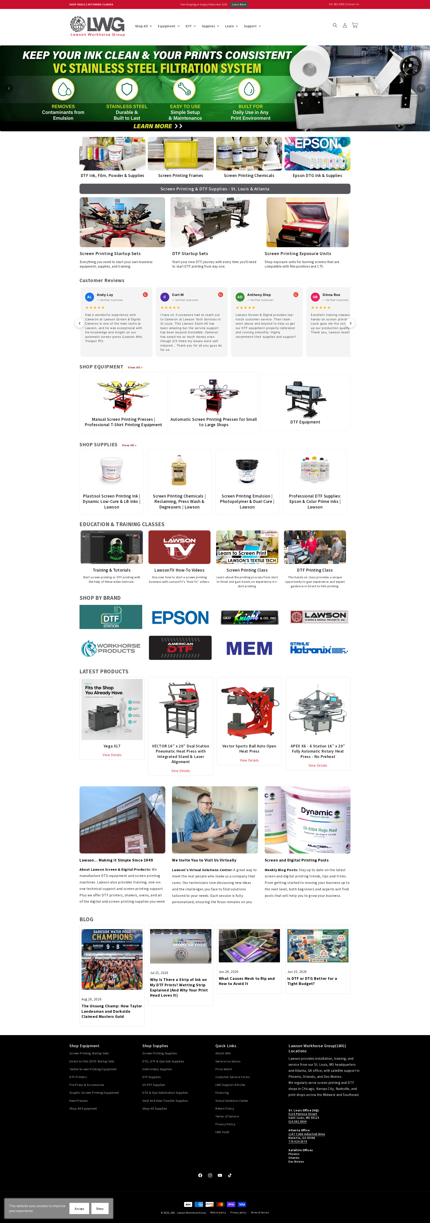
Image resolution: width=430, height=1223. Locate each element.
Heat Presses (78, 1101)
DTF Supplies (151, 1077)
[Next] (421, 88)
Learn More (239, 4)
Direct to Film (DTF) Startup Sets (91, 1061)
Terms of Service (227, 1116)
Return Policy (224, 1108)
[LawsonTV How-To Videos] (179, 547)
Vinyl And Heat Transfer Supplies (165, 1101)
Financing (222, 1093)
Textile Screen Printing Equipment (93, 1069)
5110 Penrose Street (302, 1114)
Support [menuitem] (250, 26)
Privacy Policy (225, 1124)
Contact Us (352, 4)
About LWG (223, 1053)
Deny (100, 1208)
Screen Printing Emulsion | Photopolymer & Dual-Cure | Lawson (247, 501)
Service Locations (227, 1061)
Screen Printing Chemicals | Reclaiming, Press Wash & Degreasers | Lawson (179, 501)
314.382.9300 (336, 4)
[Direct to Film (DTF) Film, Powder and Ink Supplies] (113, 153)
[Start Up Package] (122, 222)
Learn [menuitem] (229, 26)
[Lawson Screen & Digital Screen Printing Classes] (247, 547)
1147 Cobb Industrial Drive (306, 1134)
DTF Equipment (305, 422)
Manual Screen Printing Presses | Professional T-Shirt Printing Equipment (123, 422)
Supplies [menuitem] (208, 26)
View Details (112, 755)
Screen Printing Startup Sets (89, 1053)
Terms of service (260, 1212)
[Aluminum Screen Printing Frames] (181, 153)
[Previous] (8, 88)
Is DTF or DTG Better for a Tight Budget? (312, 981)
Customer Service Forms (232, 1077)
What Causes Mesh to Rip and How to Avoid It (247, 981)
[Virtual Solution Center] (215, 819)
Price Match (223, 1069)
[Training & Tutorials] (112, 547)
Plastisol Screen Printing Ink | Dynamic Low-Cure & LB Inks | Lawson (111, 501)
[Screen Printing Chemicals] (249, 153)
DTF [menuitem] (189, 26)
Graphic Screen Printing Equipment (94, 1093)
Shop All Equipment (83, 1108)
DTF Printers (78, 1077)
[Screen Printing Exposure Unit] (308, 222)
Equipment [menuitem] (166, 26)
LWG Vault (222, 1132)
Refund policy (218, 1212)
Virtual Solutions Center (231, 1101)
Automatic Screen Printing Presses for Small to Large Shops (214, 422)
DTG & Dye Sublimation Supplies (165, 1093)
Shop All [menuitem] (141, 26)
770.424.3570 (297, 1141)
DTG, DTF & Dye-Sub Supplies (163, 1061)
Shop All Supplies (154, 1108)
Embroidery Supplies (157, 1069)
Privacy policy (238, 1212)
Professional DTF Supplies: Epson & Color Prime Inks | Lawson (315, 501)
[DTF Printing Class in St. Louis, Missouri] (315, 547)
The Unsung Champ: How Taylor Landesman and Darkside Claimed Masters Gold (112, 1011)
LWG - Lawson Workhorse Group (188, 1212)
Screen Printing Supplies (159, 1053)
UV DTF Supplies (153, 1085)
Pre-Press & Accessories (86, 1085)
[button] (335, 25)
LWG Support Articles (230, 1085)
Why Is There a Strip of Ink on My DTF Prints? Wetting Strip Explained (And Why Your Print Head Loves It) (179, 987)
